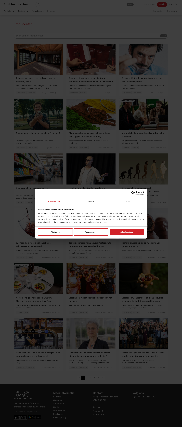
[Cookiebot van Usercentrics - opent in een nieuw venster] (133, 193)
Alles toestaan (126, 232)
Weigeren (55, 232)
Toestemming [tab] (54, 201)
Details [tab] (91, 201)
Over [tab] (128, 201)
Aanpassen (89, 232)
